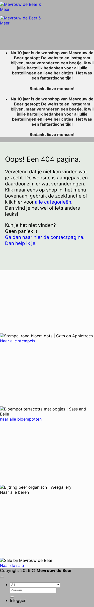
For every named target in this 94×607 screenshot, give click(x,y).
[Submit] (12, 597)
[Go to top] (2, 577)
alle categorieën (53, 202)
